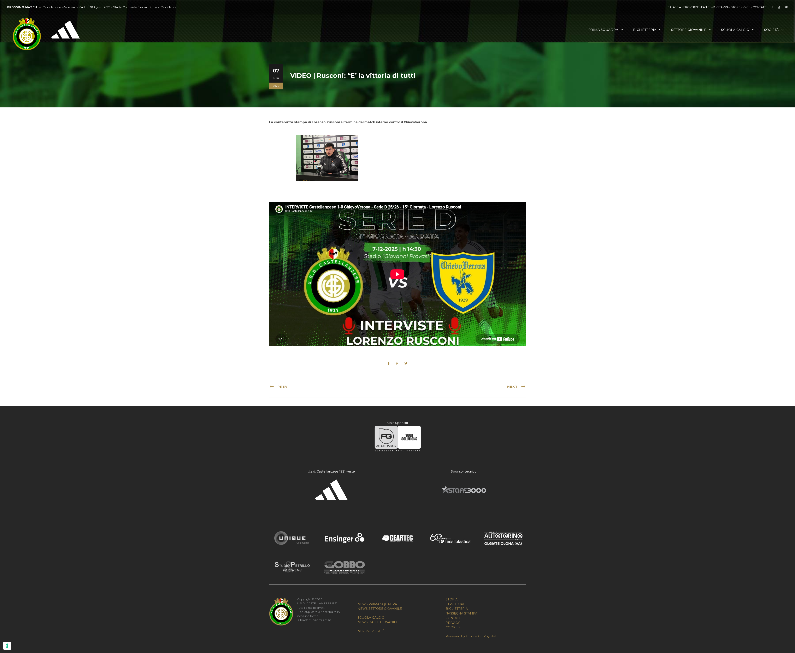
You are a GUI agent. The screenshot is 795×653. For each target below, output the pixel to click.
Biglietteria (644, 30)
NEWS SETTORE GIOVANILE (380, 609)
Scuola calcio (735, 30)
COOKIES (453, 627)
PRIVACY (453, 623)
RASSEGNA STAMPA (461, 613)
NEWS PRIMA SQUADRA (377, 604)
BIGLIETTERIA (457, 609)
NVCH (746, 7)
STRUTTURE (455, 604)
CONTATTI (759, 7)
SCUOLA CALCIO (371, 617)
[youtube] (779, 7)
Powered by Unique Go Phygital (471, 636)
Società (771, 30)
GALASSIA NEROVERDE (683, 7)
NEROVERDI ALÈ (371, 631)
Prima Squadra (603, 30)
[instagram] (786, 7)
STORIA (452, 599)
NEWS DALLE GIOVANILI (377, 622)
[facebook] (772, 7)
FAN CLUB (708, 7)
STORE (735, 7)
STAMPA (723, 7)
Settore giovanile (688, 30)
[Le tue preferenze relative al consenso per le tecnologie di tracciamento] (7, 646)
